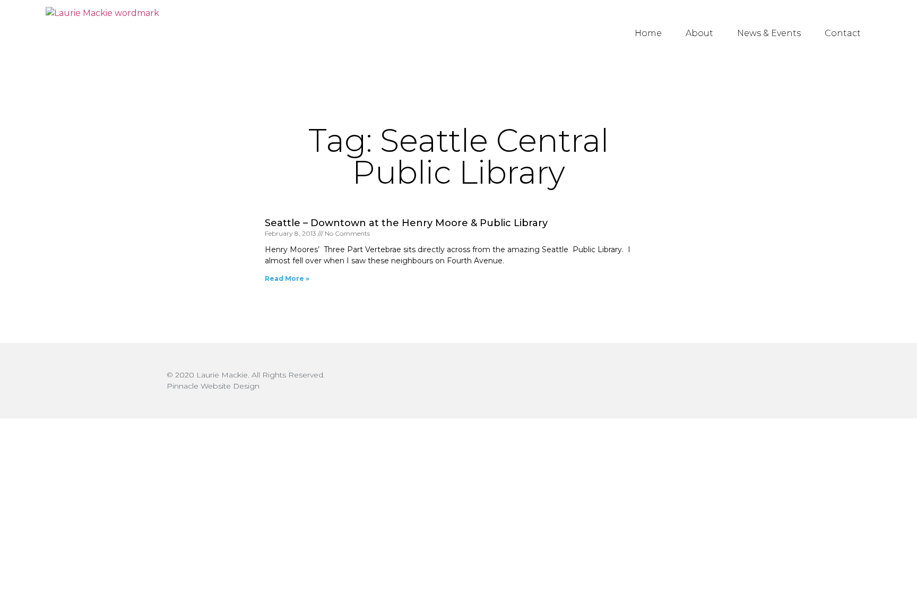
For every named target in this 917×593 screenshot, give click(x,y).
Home (648, 33)
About (699, 33)
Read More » (287, 278)
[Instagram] (741, 381)
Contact (843, 33)
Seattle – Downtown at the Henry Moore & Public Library (406, 223)
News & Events (769, 33)
